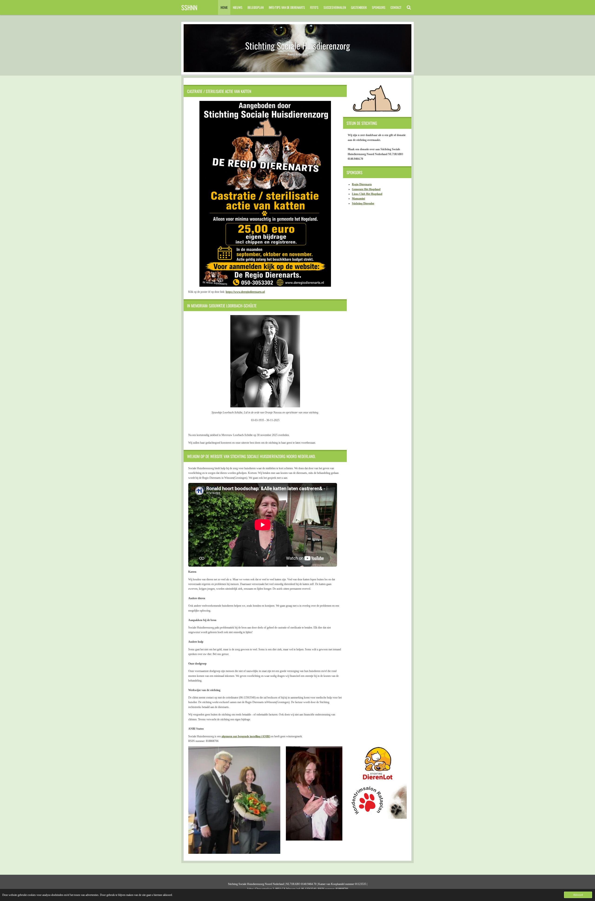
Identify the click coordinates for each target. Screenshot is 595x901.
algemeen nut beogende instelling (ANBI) (245, 736)
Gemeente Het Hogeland (366, 189)
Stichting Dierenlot (363, 203)
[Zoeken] (409, 7)
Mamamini (358, 198)
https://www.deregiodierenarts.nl (245, 291)
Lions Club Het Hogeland (367, 194)
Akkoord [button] (578, 894)
